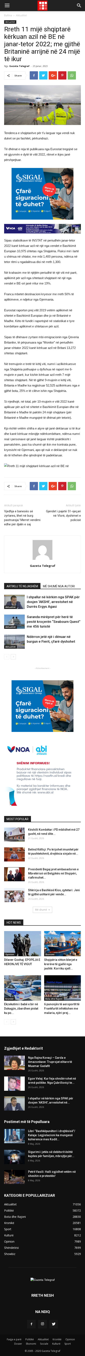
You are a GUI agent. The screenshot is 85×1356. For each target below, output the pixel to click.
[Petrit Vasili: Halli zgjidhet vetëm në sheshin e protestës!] (14, 1177)
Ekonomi (49, 954)
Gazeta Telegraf (19, 66)
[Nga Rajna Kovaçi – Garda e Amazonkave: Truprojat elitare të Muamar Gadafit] (14, 1063)
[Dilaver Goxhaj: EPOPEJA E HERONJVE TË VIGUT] (22, 943)
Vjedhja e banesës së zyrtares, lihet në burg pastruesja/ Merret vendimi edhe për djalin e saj (22, 517)
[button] (79, 5)
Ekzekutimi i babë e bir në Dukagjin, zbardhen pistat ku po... (21, 1009)
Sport (67, 1343)
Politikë (29, 1339)
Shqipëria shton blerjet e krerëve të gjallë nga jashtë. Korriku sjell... (60, 964)
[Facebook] (31, 1324)
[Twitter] (54, 1324)
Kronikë (9, 998)
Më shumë (41, 909)
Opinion (9, 954)
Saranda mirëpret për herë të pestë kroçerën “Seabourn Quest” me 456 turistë (53, 621)
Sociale (44, 1343)
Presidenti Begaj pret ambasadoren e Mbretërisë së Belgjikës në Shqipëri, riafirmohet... (53, 873)
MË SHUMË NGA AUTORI (59, 586)
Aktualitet (21, 15)
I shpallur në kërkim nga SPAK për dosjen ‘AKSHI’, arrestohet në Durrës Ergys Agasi (53, 602)
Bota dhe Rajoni (54, 998)
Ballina (8, 15)
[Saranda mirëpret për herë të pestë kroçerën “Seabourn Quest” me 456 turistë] (14, 622)
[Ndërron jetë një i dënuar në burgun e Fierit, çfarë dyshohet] (14, 641)
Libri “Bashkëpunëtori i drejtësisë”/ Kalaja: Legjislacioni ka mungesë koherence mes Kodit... (51, 1135)
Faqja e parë (14, 1339)
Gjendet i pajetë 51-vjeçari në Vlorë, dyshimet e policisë (63, 515)
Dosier (18, 1343)
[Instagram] (42, 1324)
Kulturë (56, 1343)
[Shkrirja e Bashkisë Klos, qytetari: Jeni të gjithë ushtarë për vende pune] (14, 895)
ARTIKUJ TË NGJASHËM (22, 586)
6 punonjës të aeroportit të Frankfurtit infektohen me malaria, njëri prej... (61, 1009)
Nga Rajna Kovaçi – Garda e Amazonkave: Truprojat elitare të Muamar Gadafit (50, 1062)
